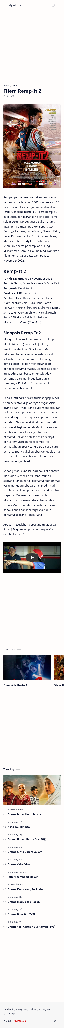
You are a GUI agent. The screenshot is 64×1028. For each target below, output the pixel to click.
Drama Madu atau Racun (24, 901)
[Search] (58, 5)
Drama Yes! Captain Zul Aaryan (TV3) (31, 926)
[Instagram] (21, 1009)
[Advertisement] (32, 45)
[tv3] (20, 822)
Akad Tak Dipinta (19, 827)
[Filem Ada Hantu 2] (27, 667)
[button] (53, 5)
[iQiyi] (21, 897)
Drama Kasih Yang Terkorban (26, 889)
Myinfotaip (16, 5)
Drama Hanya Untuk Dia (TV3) (27, 839)
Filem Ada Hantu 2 (15, 685)
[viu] (20, 846)
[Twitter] (33, 1009)
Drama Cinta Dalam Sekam (25, 851)
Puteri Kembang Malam (23, 876)
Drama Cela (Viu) (19, 864)
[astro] (13, 809)
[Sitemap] (10, 1013)
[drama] (20, 809)
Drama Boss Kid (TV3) (21, 914)
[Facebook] (8, 1009)
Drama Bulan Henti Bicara (24, 814)
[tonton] (22, 871)
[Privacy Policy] (46, 1009)
